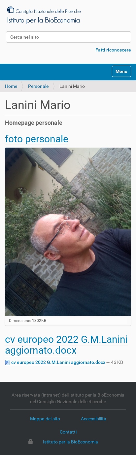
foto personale (36, 139)
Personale (38, 86)
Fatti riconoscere (113, 49)
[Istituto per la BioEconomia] (43, 15)
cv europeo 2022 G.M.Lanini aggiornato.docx (66, 344)
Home (11, 86)
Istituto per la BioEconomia (70, 441)
